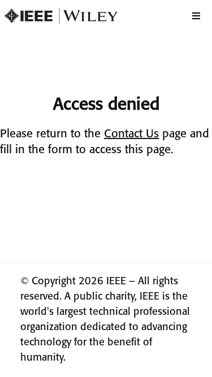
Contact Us (131, 134)
